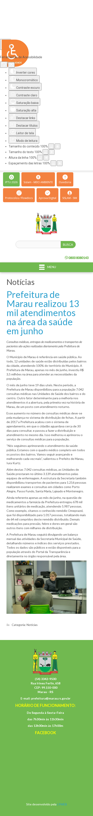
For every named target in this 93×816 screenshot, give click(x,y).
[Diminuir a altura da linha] (40, 157)
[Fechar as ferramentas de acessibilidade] (11, 65)
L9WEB (62, 804)
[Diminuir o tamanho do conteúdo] (51, 146)
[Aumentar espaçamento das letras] (60, 163)
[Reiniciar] (3, 64)
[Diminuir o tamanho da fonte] (45, 152)
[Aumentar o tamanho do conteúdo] (57, 146)
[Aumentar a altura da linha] (46, 157)
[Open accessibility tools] (5, 44)
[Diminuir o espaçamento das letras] (53, 163)
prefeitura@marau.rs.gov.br (51, 698)
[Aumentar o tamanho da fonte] (52, 152)
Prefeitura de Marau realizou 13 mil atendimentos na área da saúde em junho (42, 312)
